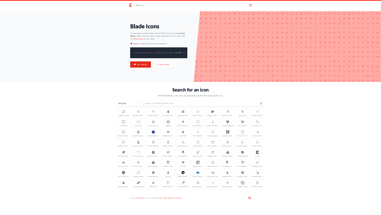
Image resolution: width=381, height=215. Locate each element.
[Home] (130, 5)
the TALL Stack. (161, 198)
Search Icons (164, 64)
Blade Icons (140, 5)
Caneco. (179, 198)
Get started (142, 64)
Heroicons (138, 39)
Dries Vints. (140, 198)
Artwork (171, 198)
